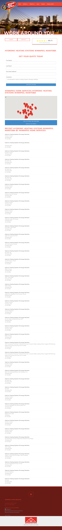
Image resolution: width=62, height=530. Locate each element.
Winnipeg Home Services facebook (14, 510)
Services (25, 4)
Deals (38, 4)
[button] (23, 113)
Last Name (9, 66)
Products (32, 4)
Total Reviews (44, 43)
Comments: (9, 77)
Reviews (43, 4)
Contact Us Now (31, 84)
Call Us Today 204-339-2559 (31, 121)
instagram (8, 509)
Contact (23, 39)
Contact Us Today (31, 124)
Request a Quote (50, 4)
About (19, 4)
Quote (11, 39)
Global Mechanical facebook (12, 512)
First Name (9, 60)
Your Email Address (11, 71)
